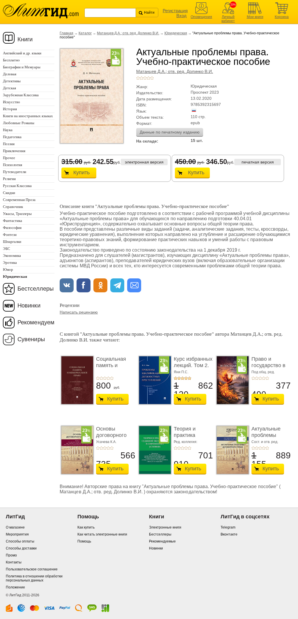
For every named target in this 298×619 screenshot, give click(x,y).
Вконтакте (229, 534)
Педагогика (12, 137)
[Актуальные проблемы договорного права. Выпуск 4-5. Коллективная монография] (231, 450)
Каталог (85, 33)
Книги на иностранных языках (28, 116)
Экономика (12, 255)
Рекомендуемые (162, 541)
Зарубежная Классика (21, 95)
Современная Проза (19, 200)
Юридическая (175, 33)
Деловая (9, 74)
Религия (9, 179)
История (10, 109)
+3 (145, 78)
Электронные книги (165, 527)
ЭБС (6, 248)
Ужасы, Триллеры (17, 213)
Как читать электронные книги (102, 534)
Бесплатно (11, 60)
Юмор (8, 269)
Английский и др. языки (22, 53)
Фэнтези (10, 234)
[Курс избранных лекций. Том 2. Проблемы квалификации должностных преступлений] (153, 380)
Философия (12, 227)
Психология (12, 165)
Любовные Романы (18, 123)
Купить (81, 172)
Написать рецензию (79, 312)
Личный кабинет (228, 19)
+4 (148, 78)
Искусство (11, 102)
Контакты (14, 562)
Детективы (12, 81)
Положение (15, 587)
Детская (9, 88)
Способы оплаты (20, 541)
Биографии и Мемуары (21, 67)
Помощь (84, 541)
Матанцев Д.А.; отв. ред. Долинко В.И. (128, 33)
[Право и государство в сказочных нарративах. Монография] (231, 380)
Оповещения (201, 17)
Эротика (10, 262)
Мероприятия (17, 534)
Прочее (9, 158)
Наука (8, 130)
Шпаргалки (12, 241)
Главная (66, 33)
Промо (11, 555)
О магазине (15, 527)
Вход (181, 15)
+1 (138, 78)
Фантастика (12, 220)
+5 (152, 78)
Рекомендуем (35, 322)
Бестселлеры (35, 288)
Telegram (228, 527)
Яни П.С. (181, 372)
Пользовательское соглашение (32, 569)
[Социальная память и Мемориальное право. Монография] (75, 380)
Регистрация (175, 10)
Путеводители (14, 172)
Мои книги (255, 17)
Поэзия (9, 144)
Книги (25, 39)
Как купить (86, 527)
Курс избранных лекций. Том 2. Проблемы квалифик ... (193, 368)
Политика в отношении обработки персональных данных (34, 578)
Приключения (14, 151)
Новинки (28, 305)
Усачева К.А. (106, 442)
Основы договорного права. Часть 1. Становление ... (115, 438)
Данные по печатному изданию (170, 132)
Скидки (9, 193)
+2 (141, 78)
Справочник (13, 206)
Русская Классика (17, 186)
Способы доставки (21, 548)
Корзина (282, 17)
